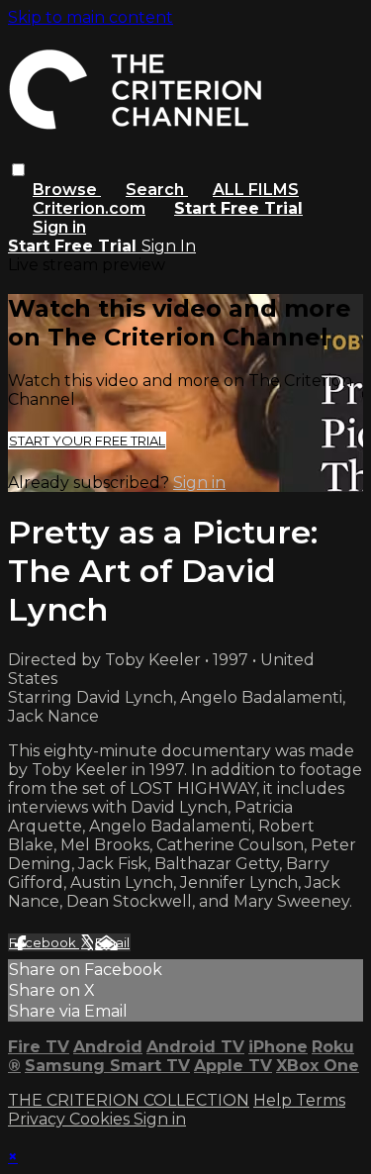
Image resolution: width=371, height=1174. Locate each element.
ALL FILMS (256, 189)
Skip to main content (90, 17)
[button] (18, 169)
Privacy (38, 1119)
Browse (67, 189)
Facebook (44, 942)
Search (157, 189)
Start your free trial (87, 440)
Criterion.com (89, 208)
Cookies (101, 1119)
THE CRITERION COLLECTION (128, 1100)
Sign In (168, 246)
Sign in (59, 227)
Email (112, 942)
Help (274, 1100)
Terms (320, 1100)
